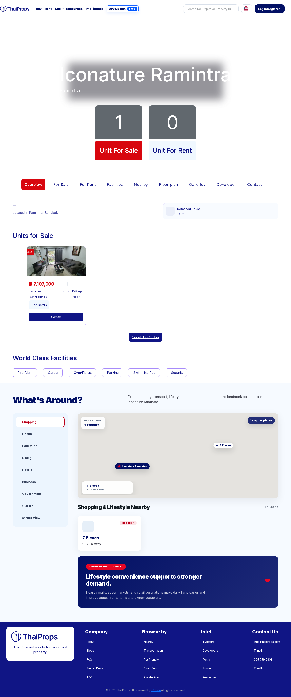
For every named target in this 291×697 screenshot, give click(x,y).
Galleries (197, 184)
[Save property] (72, 284)
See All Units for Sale (145, 337)
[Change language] (246, 8)
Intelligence (95, 9)
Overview (33, 184)
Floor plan (168, 184)
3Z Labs (156, 690)
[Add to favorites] (64, 284)
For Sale (61, 184)
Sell (58, 9)
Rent (48, 9)
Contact (254, 184)
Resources (74, 9)
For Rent (88, 184)
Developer (226, 184)
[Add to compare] (80, 284)
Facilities (115, 184)
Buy (39, 9)
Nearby (141, 184)
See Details (39, 305)
